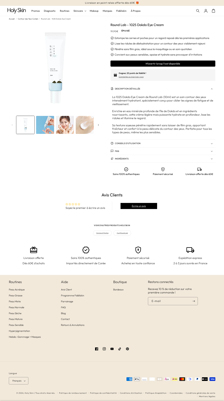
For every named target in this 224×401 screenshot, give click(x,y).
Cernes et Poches (102, 233)
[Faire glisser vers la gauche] (12, 125)
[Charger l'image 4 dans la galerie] (85, 125)
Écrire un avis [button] (139, 205)
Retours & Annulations (72, 324)
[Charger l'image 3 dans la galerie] (65, 125)
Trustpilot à (115, 2)
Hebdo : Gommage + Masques (25, 336)
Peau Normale (16, 307)
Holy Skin (29, 393)
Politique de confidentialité (103, 393)
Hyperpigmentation (19, 330)
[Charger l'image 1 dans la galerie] (25, 125)
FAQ (63, 307)
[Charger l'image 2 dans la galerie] (45, 125)
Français (16, 380)
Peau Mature (16, 319)
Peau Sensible (16, 324)
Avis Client (66, 289)
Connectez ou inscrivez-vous (131, 76)
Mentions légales (207, 396)
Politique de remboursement (73, 393)
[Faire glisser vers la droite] (98, 125)
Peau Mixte (15, 301)
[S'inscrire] (194, 301)
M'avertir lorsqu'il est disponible (163, 63)
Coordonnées (176, 393)
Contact (65, 319)
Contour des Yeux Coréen (28, 19)
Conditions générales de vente (200, 393)
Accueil (12, 19)
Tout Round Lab (122, 233)
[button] (198, 11)
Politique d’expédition (156, 393)
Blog (63, 313)
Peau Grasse (15, 295)
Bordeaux (118, 289)
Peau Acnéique (17, 289)
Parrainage (67, 301)
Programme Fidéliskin (72, 295)
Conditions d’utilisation (131, 393)
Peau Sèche (15, 313)
